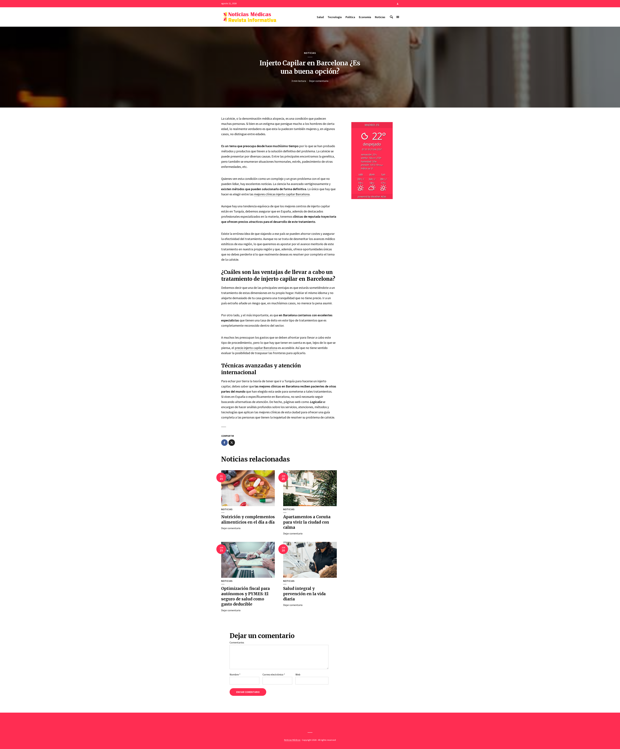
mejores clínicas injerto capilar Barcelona (282, 194)
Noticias (380, 17)
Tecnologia (335, 17)
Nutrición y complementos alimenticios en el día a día (248, 519)
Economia (365, 17)
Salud (320, 17)
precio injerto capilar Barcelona (256, 348)
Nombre (235, 674)
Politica (350, 17)
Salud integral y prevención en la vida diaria (304, 594)
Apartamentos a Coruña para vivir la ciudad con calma (307, 522)
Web (297, 674)
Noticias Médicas (292, 739)
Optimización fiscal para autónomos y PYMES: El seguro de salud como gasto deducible (245, 596)
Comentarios (237, 642)
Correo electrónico (274, 674)
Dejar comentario (318, 80)
